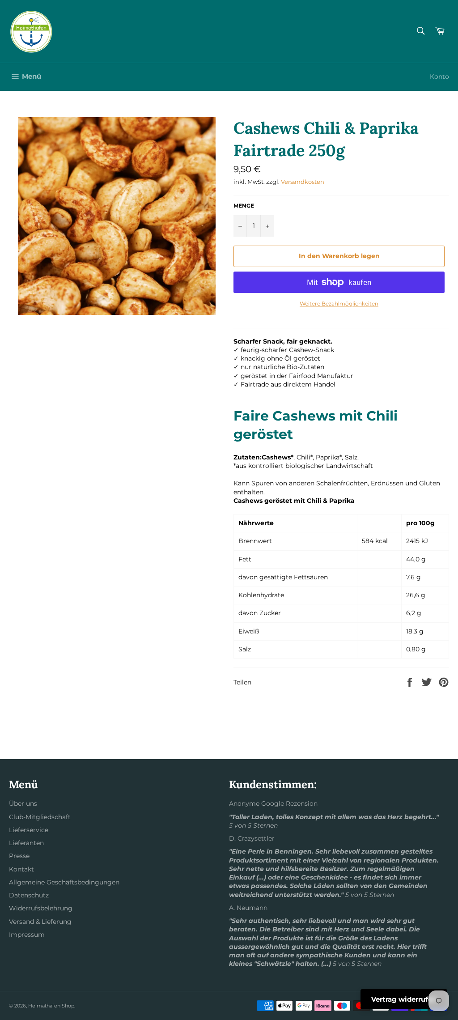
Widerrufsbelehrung (40, 908)
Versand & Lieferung (40, 922)
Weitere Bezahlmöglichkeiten (339, 303)
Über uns (23, 803)
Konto (439, 76)
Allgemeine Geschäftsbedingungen (64, 882)
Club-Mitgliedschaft (40, 817)
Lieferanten (26, 843)
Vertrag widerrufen (404, 999)
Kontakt (21, 869)
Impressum (27, 935)
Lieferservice (28, 830)
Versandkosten (302, 181)
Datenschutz (29, 895)
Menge (243, 205)
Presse (19, 856)
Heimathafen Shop (51, 1006)
